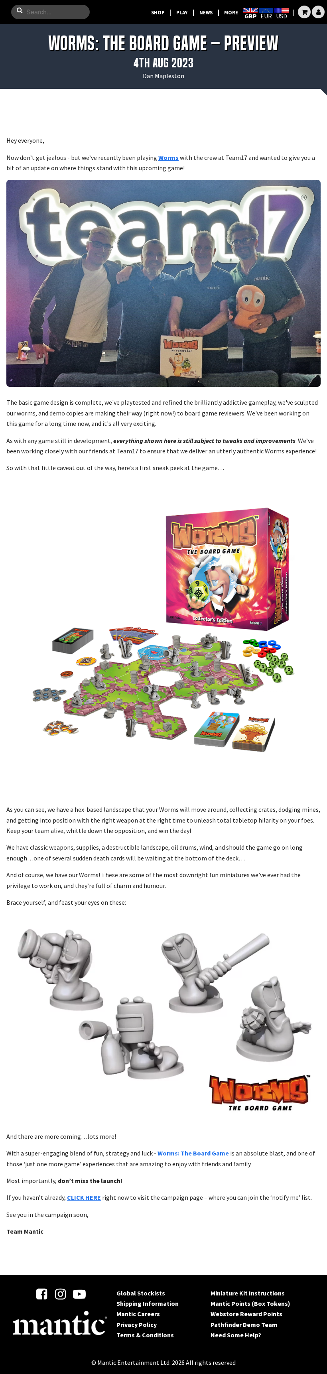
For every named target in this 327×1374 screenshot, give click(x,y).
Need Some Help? (236, 1335)
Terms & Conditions (145, 1335)
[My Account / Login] (318, 12)
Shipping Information (147, 1303)
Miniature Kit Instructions (248, 1293)
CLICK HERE (84, 1197)
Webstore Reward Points (246, 1314)
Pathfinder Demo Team (244, 1325)
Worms (168, 157)
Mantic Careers (138, 1314)
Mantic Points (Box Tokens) (250, 1303)
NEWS (206, 12)
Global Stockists (140, 1293)
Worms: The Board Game (193, 1153)
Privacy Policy (136, 1325)
